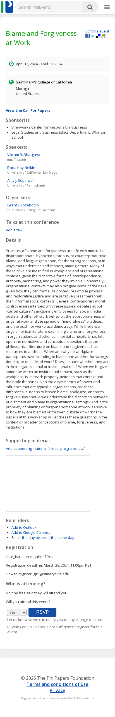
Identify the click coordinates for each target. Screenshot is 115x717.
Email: (16, 537)
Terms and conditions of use (57, 684)
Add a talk (14, 229)
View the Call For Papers (28, 110)
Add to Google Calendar (31, 532)
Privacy (57, 690)
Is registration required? (26, 556)
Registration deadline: (24, 565)
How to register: (19, 573)
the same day (62, 537)
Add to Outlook (24, 527)
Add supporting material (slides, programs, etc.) (45, 448)
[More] (107, 7)
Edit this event (97, 31)
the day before (34, 537)
